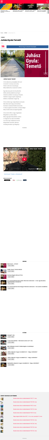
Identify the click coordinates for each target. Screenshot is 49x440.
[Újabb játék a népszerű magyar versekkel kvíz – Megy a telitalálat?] (3, 365)
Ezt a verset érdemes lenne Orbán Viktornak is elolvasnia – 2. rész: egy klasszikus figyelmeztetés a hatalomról (26, 281)
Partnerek (24, 438)
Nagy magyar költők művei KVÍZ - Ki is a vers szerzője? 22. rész (27, 416)
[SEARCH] (47, 1)
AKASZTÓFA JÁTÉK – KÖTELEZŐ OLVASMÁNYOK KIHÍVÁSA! (5, 11)
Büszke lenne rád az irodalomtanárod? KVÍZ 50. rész (25, 427)
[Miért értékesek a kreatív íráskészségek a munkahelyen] (3, 348)
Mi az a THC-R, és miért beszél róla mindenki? (41, 11)
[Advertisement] (24, 23)
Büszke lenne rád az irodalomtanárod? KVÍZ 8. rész (24, 412)
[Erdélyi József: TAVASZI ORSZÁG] (3, 271)
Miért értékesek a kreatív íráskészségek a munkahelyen (20, 346)
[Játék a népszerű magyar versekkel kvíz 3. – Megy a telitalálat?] (3, 353)
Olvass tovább (11, 265)
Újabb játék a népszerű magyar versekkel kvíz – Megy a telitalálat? (23, 363)
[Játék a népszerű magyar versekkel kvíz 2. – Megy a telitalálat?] (3, 359)
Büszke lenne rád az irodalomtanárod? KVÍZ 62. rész (25, 430)
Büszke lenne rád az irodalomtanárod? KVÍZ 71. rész (25, 398)
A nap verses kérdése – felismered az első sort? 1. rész (20, 340)
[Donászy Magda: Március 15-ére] (3, 277)
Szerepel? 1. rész (11, 335)
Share (2, 52)
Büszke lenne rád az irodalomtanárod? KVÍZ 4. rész (24, 405)
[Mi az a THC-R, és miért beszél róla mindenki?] (43, 7)
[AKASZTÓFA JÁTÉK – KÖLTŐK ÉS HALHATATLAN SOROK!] (30, 7)
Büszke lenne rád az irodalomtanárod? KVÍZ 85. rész (25, 402)
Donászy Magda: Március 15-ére (15, 275)
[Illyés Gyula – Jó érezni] (3, 265)
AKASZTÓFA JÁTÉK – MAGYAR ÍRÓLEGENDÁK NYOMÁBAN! (18, 11)
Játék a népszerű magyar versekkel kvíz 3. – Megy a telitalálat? (22, 352)
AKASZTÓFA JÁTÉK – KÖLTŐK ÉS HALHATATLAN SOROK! (30, 11)
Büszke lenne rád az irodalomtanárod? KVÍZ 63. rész (25, 420)
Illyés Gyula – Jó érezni (12, 264)
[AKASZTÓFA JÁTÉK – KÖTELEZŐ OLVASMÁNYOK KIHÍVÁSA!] (6, 7)
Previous (0, 9)
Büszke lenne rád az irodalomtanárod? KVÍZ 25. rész (25, 409)
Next (48, 9)
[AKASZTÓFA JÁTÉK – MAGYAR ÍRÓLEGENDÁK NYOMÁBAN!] (18, 7)
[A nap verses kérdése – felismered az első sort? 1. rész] (3, 342)
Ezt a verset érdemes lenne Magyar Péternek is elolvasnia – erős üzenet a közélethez (27, 286)
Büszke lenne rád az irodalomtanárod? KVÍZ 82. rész (25, 423)
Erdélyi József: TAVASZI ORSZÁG (14, 269)
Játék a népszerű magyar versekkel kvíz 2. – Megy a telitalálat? (22, 357)
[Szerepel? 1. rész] (3, 337)
